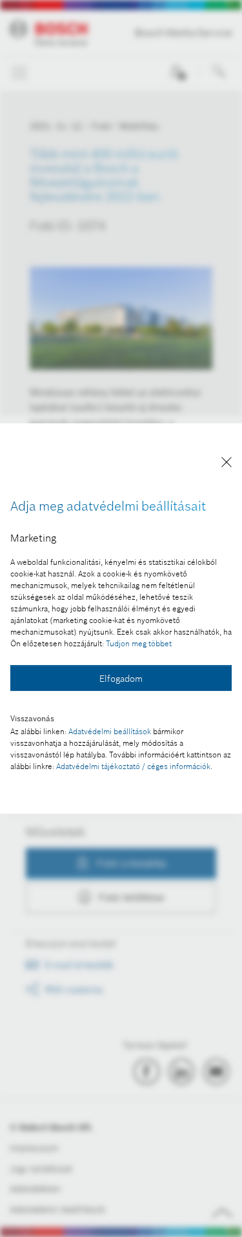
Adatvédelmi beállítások (109, 731)
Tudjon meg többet (139, 643)
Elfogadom (121, 678)
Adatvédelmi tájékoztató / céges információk (133, 766)
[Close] (226, 464)
